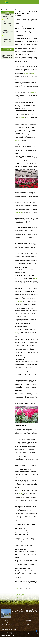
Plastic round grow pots (7, 18)
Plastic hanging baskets (7, 39)
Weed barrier (5, 34)
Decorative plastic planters (7, 37)
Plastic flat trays (5, 30)
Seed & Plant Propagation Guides (9, 9)
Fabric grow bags (5, 32)
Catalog (18, 2)
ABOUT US (4, 606)
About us (26, 2)
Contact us (31, 2)
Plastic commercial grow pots (7, 21)
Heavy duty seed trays (6, 28)
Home (10, 2)
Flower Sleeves (5, 44)
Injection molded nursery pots (8, 16)
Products (14, 2)
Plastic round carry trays (7, 23)
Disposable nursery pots (7, 41)
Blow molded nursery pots (7, 14)
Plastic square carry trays (7, 25)
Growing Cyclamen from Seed (19, 9)
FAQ (22, 2)
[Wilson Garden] (6, 2)
